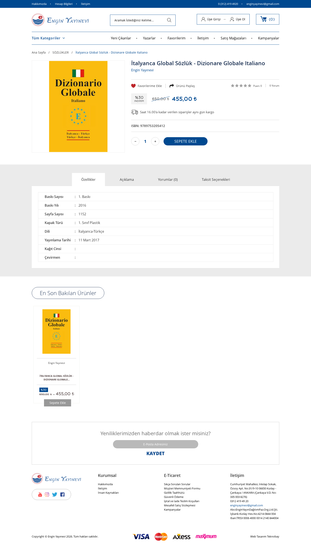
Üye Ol (240, 19)
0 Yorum (274, 85)
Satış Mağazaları (233, 38)
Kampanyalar (268, 38)
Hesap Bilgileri (64, 4)
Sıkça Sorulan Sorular (177, 484)
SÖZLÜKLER (60, 52)
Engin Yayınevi (142, 70)
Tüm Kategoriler (46, 38)
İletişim (85, 4)
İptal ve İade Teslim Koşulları (181, 501)
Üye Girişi (214, 19)
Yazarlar (149, 38)
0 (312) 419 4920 (228, 4)
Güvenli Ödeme (173, 497)
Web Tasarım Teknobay (264, 536)
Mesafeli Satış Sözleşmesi (179, 505)
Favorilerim (177, 38)
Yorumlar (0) (168, 179)
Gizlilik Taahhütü (174, 493)
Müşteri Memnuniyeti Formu (182, 488)
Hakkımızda (39, 4)
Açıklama (127, 179)
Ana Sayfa (39, 52)
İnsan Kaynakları (108, 493)
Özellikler (88, 179)
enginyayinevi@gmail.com (262, 4)
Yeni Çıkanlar (121, 38)
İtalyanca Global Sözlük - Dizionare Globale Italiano (111, 52)
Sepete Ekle (58, 403)
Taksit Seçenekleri (216, 179)
